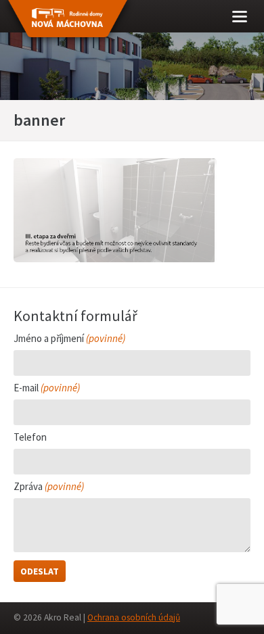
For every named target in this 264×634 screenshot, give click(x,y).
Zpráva (49, 487)
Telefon (30, 437)
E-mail (47, 388)
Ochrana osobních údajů (133, 617)
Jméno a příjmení (69, 339)
